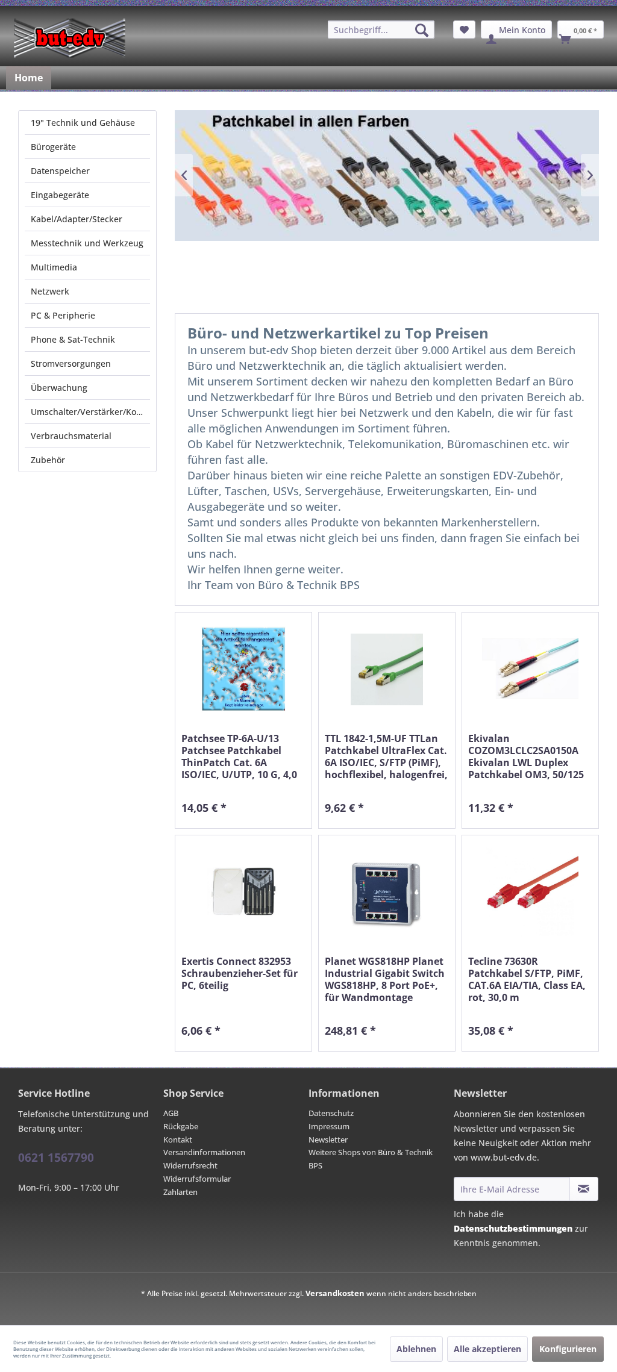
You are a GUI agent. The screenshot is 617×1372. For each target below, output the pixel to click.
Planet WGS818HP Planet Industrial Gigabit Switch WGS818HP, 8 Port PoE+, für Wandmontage (385, 979)
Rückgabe (180, 1126)
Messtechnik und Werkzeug (87, 243)
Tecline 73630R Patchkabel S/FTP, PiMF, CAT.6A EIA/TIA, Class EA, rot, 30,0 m (527, 979)
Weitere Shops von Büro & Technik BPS (370, 1159)
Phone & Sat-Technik (73, 339)
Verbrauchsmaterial (71, 435)
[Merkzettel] (464, 29)
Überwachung (59, 387)
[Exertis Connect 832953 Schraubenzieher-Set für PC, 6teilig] (243, 892)
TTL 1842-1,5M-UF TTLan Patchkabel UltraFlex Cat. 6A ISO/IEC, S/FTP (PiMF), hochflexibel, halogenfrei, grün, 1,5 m (386, 756)
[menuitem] (381, 29)
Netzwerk (50, 291)
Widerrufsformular (197, 1178)
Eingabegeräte (60, 195)
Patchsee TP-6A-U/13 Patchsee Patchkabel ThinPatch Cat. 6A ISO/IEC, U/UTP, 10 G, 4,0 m (239, 756)
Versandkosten (335, 1293)
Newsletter (328, 1139)
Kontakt (177, 1139)
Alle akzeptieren (487, 1349)
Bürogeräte (53, 146)
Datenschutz (331, 1113)
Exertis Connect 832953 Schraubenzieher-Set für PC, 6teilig (239, 973)
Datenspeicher (60, 170)
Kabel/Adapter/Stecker (76, 219)
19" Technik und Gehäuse (83, 122)
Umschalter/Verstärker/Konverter (90, 411)
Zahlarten (180, 1191)
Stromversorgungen (71, 363)
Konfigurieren (568, 1349)
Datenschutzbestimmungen (513, 1228)
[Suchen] (421, 30)
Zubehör (48, 460)
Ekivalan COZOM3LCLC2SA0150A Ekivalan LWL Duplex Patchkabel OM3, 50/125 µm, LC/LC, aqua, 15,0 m (526, 756)
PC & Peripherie (63, 315)
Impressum (328, 1126)
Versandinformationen (204, 1152)
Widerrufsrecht (190, 1165)
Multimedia (54, 267)
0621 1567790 (56, 1157)
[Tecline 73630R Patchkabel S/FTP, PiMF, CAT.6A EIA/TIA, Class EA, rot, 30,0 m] (530, 892)
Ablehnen (416, 1349)
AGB (170, 1113)
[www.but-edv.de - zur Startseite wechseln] (69, 38)
